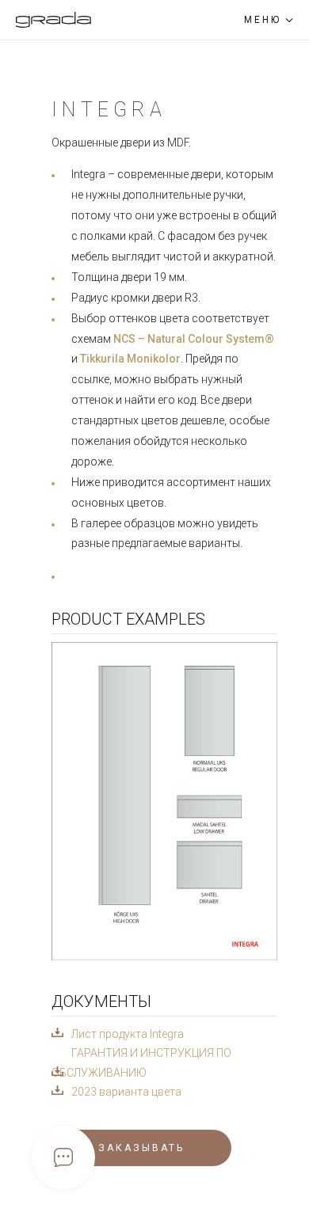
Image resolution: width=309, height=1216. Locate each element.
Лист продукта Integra (127, 1034)
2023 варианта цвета (126, 1091)
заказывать (141, 1147)
